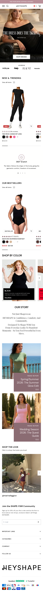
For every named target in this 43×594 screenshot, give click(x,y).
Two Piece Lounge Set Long (12, 134)
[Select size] (31, 126)
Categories (6, 539)
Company (5, 546)
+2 (17, 137)
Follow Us (6, 554)
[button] (3, 35)
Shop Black (8, 297)
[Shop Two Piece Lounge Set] (22, 475)
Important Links (8, 531)
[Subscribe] (38, 522)
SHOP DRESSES (21, 57)
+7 (17, 242)
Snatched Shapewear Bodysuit (13, 239)
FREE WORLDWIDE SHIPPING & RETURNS (21, 1)
